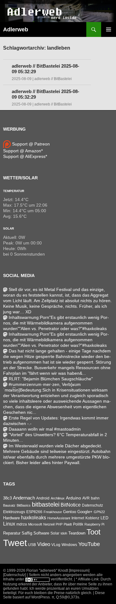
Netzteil (48, 524)
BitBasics (24, 505)
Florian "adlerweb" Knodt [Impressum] (57, 570)
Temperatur (13, 191)
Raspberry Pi (94, 524)
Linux (9, 523)
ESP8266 (34, 512)
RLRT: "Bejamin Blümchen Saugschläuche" (51, 378)
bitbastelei (45, 504)
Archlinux (58, 498)
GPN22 (99, 512)
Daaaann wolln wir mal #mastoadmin (45, 429)
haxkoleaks (33, 517)
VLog (55, 545)
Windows (69, 545)
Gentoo (69, 511)
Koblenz (92, 518)
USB (32, 545)
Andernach (24, 497)
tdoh (64, 533)
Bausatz (9, 505)
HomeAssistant (58, 518)
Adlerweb (15, 29)
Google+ (84, 511)
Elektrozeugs (14, 512)
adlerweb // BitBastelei (53, 79)
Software (41, 533)
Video (43, 544)
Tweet (15, 543)
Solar (8, 228)
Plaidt (68, 524)
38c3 (7, 498)
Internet (77, 518)
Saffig (27, 533)
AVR (86, 498)
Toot (94, 532)
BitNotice (71, 505)
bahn (95, 498)
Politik (78, 524)
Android (42, 498)
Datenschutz (92, 505)
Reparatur (11, 533)
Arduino (73, 497)
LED (104, 518)
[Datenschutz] (14, 575)
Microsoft (35, 524)
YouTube (89, 544)
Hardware (11, 518)
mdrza (21, 524)
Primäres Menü (108, 29)
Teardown (76, 533)
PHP (59, 524)
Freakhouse (53, 512)
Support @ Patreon (30, 143)
